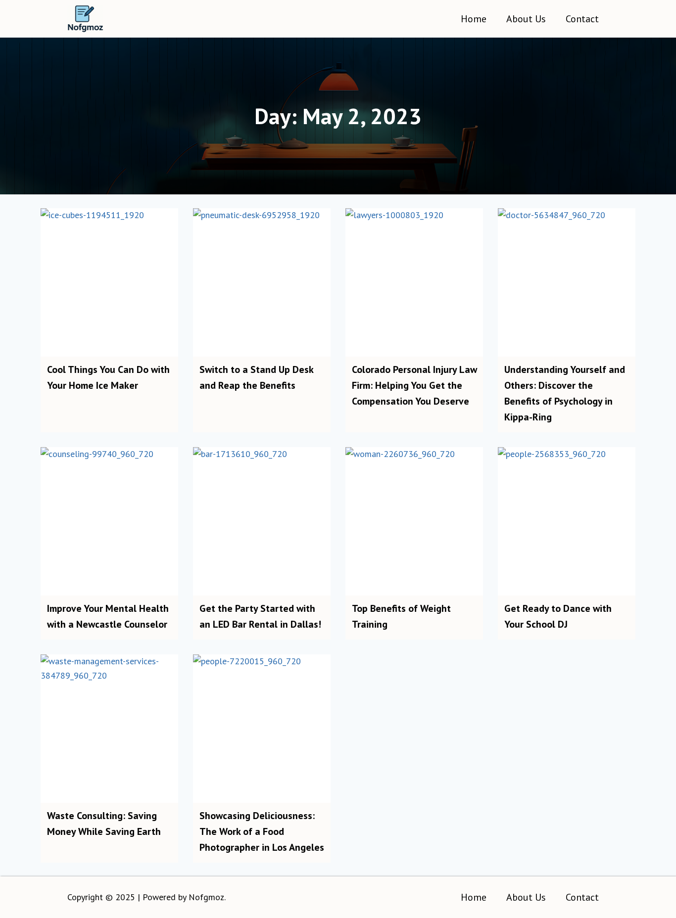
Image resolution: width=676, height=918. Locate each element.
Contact (582, 18)
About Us (526, 18)
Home (473, 18)
